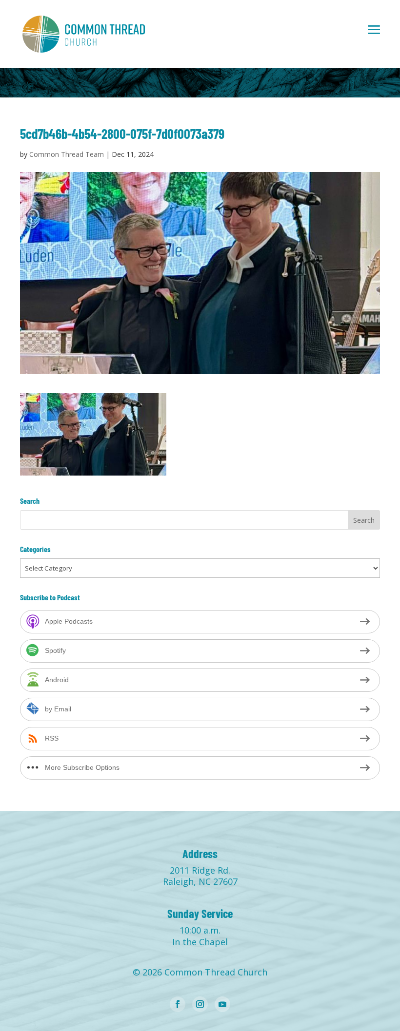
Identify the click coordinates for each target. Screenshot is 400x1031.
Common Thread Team (66, 154)
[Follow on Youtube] (222, 1004)
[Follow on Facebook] (177, 1004)
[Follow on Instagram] (200, 1004)
